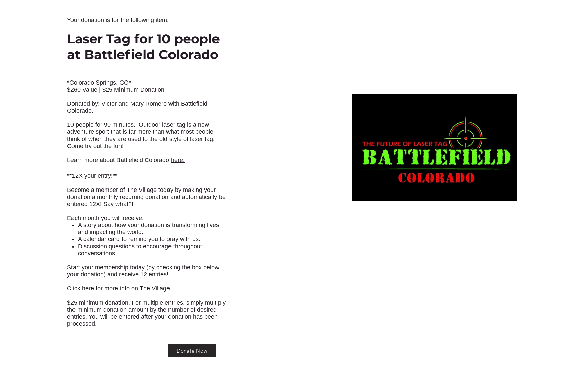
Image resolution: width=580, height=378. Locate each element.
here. (178, 160)
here (88, 288)
